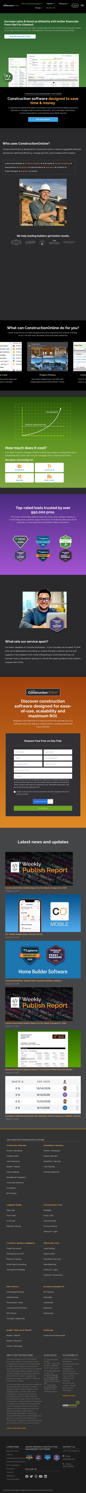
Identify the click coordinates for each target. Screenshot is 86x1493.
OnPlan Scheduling (52, 1151)
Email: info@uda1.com (69, 1457)
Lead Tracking (49, 1248)
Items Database (13, 1172)
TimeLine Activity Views (53, 1275)
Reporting (48, 1308)
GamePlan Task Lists (52, 1161)
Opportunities (49, 1254)
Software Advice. (50, 1391)
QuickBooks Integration (16, 1177)
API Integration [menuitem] (13, 1465)
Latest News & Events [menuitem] (16, 1458)
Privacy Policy (48, 1490)
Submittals (48, 1297)
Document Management (54, 1287)
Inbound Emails (50, 1221)
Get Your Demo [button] (43, 119)
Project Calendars (51, 1156)
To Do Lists (11, 1221)
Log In (75, 5)
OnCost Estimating (14, 1151)
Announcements (50, 1226)
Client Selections (13, 1161)
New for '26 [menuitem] (50, 8)
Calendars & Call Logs (52, 1259)
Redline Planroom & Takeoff (19, 1330)
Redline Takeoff (13, 1167)
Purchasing (11, 1188)
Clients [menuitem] (9, 1455)
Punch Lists (11, 1215)
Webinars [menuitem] (11, 1476)
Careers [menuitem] (10, 1472)
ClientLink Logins (51, 1270)
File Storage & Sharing (15, 1292)
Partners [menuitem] (10, 1469)
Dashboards (48, 1313)
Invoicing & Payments (15, 1183)
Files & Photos (13, 1287)
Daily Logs (11, 1210)
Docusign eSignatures (16, 1319)
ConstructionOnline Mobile (54, 1335)
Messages (47, 1210)
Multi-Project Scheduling (16, 1264)
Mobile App (48, 1330)
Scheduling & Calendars (54, 1145)
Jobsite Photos (12, 1297)
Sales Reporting (50, 1264)
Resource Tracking (14, 1259)
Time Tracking (49, 1167)
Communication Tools (53, 1205)
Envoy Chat (48, 1215)
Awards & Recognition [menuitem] (16, 1462)
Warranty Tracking (14, 1226)
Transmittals (48, 1303)
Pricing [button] (37, 8)
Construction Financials (16, 1145)
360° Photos (11, 1313)
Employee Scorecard (15, 1254)
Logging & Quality (14, 1205)
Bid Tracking (11, 1193)
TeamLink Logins (51, 1231)
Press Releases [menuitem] (13, 1479)
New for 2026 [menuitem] (12, 1451)
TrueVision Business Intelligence (21, 1243)
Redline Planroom (14, 1341)
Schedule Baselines (51, 1172)
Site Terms (38, 1490)
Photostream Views (15, 1303)
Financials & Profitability (16, 1270)
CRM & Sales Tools (51, 1243)
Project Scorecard (14, 1248)
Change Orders (13, 1156)
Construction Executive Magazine (52, 1369)
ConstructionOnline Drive (17, 1308)
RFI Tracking (48, 1292)
